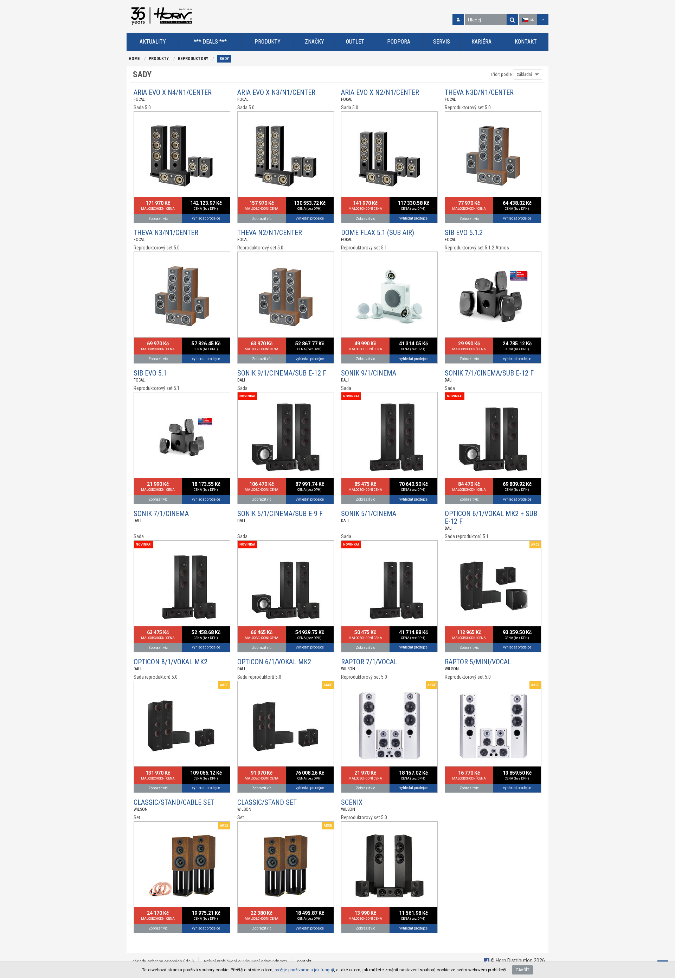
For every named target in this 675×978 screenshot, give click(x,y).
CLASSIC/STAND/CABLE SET (174, 802)
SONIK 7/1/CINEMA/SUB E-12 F (489, 373)
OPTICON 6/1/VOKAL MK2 (274, 662)
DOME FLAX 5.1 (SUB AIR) (377, 232)
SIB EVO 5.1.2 (464, 232)
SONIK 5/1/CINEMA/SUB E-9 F (280, 513)
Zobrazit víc (158, 219)
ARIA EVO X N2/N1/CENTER (380, 92)
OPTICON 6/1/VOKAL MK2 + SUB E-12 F (491, 517)
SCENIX (351, 802)
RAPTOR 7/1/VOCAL (369, 662)
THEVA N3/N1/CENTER (166, 232)
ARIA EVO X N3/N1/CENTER (276, 92)
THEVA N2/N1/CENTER (269, 232)
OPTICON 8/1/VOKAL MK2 (170, 662)
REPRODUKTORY (193, 58)
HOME (134, 58)
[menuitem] (153, 42)
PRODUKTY (159, 58)
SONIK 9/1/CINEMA (368, 373)
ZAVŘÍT (522, 969)
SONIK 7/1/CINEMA (161, 513)
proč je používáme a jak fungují (304, 969)
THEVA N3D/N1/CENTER (479, 92)
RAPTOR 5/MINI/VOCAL (478, 662)
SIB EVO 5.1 (150, 373)
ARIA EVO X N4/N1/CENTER (173, 92)
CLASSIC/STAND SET (267, 802)
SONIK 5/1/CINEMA (368, 513)
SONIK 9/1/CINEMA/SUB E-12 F (281, 373)
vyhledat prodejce (206, 218)
